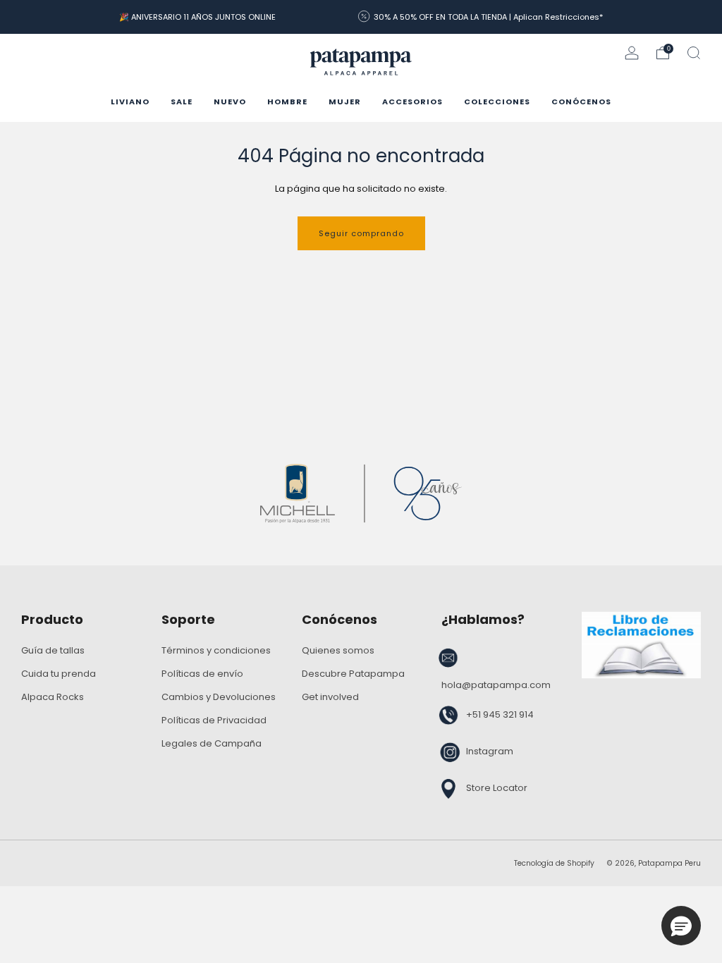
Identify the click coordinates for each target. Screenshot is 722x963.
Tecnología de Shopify (554, 863)
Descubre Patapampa (353, 673)
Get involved (330, 697)
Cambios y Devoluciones (218, 697)
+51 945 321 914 (500, 714)
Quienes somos (338, 650)
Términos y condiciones (216, 650)
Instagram (489, 751)
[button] (681, 925)
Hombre (287, 101)
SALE (181, 101)
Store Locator (496, 788)
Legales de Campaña (211, 743)
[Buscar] (694, 53)
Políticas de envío (202, 673)
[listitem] (197, 17)
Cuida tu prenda (58, 673)
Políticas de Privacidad (214, 720)
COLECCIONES (497, 101)
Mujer (345, 101)
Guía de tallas (53, 650)
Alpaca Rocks (52, 697)
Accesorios (412, 101)
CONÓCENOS (581, 101)
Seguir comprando (361, 233)
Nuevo (230, 101)
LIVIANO (130, 101)
